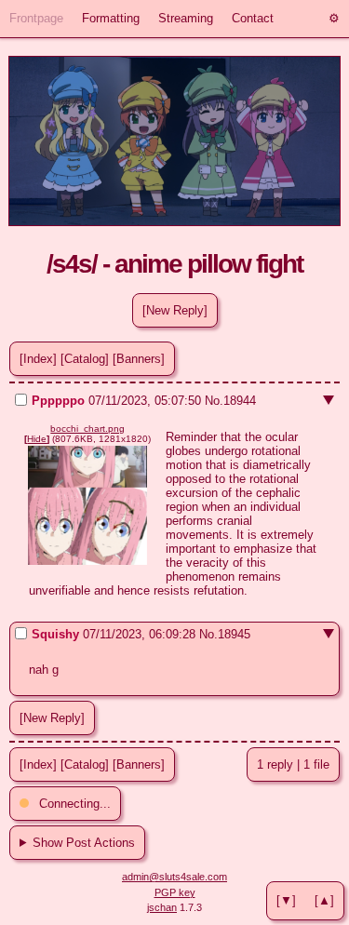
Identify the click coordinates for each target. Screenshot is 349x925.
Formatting (111, 18)
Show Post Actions (84, 843)
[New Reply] (175, 310)
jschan (162, 907)
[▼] (286, 900)
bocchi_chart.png (87, 428)
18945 (234, 634)
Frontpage (36, 18)
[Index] (38, 359)
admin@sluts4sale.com (174, 876)
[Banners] (139, 359)
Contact (253, 18)
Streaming (185, 18)
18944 (239, 401)
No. (214, 401)
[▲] (324, 900)
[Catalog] (84, 359)
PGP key (174, 892)
